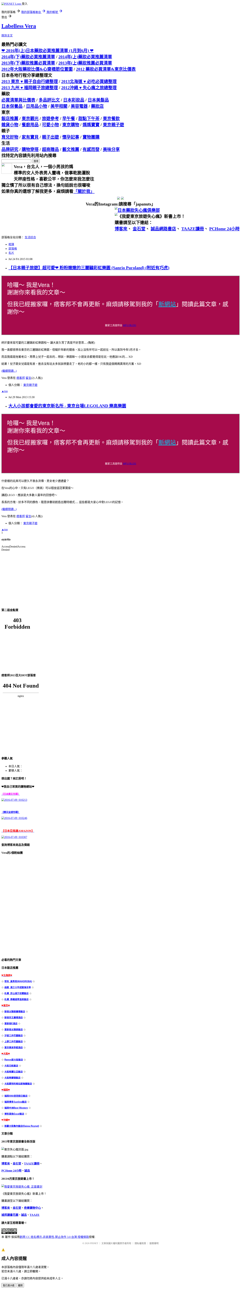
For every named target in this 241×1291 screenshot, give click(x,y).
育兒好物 (9, 137)
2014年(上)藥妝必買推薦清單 (85, 57)
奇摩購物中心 (32, 1207)
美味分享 (111, 149)
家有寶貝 (30, 137)
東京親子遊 (113, 124)
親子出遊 (50, 137)
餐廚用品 (30, 124)
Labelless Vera (18, 26)
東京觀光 (30, 118)
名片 (11, 252)
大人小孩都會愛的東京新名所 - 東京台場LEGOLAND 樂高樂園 (67, 406)
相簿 (11, 244)
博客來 (121, 228)
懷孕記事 (70, 137)
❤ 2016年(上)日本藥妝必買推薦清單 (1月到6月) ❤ (47, 50)
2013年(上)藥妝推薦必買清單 (85, 63)
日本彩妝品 (73, 100)
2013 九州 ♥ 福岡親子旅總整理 (29, 87)
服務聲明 (154, 1243)
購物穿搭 (30, 149)
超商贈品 (50, 149)
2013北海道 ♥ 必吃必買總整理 (89, 81)
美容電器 (79, 106)
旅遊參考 (50, 118)
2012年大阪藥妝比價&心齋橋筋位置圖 (37, 69)
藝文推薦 (70, 149)
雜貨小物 (9, 124)
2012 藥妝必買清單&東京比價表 (106, 69)
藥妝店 (97, 106)
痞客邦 (20, 377)
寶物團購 (91, 137)
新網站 (167, 304)
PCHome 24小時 (224, 228)
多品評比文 (49, 100)
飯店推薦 (9, 118)
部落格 (12, 248)
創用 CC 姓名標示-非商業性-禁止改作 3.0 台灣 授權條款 (54, 1236)
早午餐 (68, 118)
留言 (28, 377)
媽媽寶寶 (91, 124)
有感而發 (91, 149)
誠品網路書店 (163, 228)
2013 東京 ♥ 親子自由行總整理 (29, 81)
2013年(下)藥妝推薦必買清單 (28, 63)
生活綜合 (30, 237)
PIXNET (94, 1243)
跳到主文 (7, 35)
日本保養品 (12, 106)
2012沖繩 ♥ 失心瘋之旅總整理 (89, 87)
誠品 (27, 1170)
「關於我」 (84, 191)
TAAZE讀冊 (192, 228)
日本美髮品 (98, 100)
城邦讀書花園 (9, 1214)
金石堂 (139, 228)
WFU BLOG (129, 325)
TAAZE (35, 1214)
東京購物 (70, 124)
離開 (20, 1285)
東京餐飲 (111, 118)
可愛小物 (50, 124)
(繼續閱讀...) (9, 370)
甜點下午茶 (89, 118)
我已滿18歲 (8, 1285)
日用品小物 (36, 106)
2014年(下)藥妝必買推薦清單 (28, 57)
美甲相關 (58, 106)
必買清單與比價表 (18, 100)
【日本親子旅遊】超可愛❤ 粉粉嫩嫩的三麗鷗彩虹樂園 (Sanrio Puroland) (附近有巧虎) (88, 267)
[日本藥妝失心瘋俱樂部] (137, 210)
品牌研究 (9, 149)
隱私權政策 (140, 1243)
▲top (4, 391)
